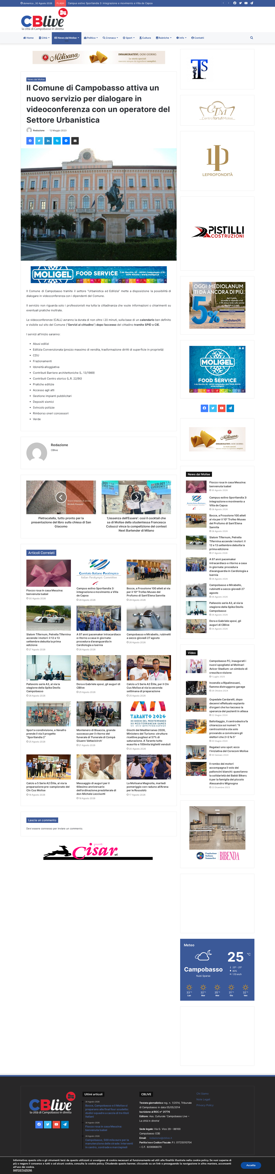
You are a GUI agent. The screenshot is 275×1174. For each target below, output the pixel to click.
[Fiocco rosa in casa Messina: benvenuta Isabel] (48, 573)
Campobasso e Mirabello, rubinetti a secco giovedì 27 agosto (227, 588)
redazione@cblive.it (160, 1137)
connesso (46, 828)
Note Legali (203, 1099)
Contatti (199, 37)
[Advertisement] (177, 18)
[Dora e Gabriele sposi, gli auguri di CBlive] (99, 667)
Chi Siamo (202, 1093)
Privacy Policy (205, 1105)
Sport (128, 37)
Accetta (251, 1165)
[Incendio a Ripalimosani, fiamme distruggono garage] (196, 688)
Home (30, 37)
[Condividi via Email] (75, 141)
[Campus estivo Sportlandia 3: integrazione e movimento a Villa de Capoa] (99, 572)
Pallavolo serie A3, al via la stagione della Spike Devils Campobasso (43, 687)
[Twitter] (39, 141)
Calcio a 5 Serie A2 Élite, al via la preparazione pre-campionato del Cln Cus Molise (48, 787)
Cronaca (110, 37)
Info (181, 37)
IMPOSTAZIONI (22, 1170)
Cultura (146, 37)
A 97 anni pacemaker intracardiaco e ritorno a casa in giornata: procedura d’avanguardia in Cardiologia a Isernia (228, 567)
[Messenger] (66, 141)
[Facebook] (30, 141)
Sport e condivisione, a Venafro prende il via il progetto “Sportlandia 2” (46, 733)
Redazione (39, 130)
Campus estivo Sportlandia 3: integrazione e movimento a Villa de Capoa (97, 592)
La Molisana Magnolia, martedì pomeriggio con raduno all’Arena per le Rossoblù (147, 787)
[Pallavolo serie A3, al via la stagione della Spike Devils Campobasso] (48, 667)
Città (44, 37)
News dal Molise (67, 37)
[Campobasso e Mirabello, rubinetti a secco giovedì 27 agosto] (149, 618)
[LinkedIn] (48, 141)
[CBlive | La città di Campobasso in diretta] (44, 19)
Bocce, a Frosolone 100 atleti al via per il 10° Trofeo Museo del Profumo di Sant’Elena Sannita (122, 3)
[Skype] (57, 141)
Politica (90, 37)
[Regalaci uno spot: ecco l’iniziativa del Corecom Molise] (196, 752)
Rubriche (163, 37)
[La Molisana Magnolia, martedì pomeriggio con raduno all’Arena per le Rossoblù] (149, 766)
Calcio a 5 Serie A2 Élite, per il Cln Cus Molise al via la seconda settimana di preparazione (148, 687)
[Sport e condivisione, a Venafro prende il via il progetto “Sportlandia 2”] (48, 713)
